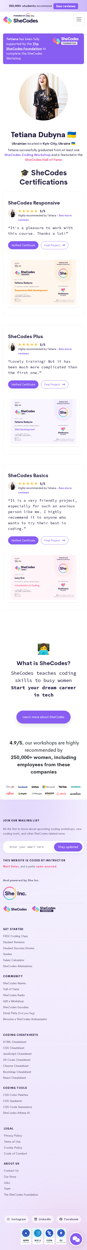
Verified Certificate (23, 245)
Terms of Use (12, 1141)
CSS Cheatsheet (13, 1048)
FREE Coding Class (15, 936)
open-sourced (46, 866)
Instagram (19, 1219)
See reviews (65, 6)
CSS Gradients (12, 1101)
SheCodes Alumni (14, 983)
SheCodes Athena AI (16, 1113)
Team (7, 1188)
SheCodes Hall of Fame (43, 160)
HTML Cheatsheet (14, 1042)
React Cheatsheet (14, 1078)
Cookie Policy (13, 1147)
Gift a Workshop (13, 1001)
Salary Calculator (13, 960)
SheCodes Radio (14, 995)
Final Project (52, 245)
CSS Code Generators (17, 1107)
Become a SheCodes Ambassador (25, 1019)
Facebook (71, 1219)
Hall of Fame (11, 989)
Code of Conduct (15, 1153)
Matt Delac (11, 866)
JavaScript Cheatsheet (17, 1054)
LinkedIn (45, 1219)
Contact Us (11, 1170)
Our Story (10, 1176)
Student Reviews (13, 942)
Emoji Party (10, 1013)
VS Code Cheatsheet (16, 1060)
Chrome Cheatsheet (16, 1066)
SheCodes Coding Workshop (27, 155)
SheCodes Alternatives (17, 966)
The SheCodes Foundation (21, 1194)
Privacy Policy (13, 1135)
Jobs (7, 1183)
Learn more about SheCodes (43, 717)
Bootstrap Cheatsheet (17, 1072)
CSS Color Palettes (15, 1095)
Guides (7, 954)
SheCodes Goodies (16, 1007)
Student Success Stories (18, 948)
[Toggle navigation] (79, 19)
